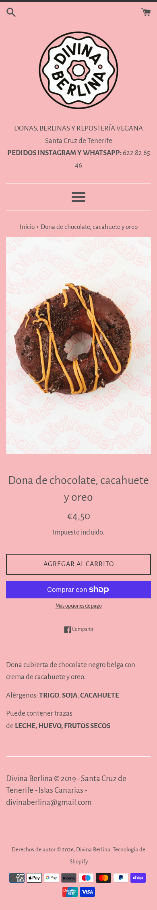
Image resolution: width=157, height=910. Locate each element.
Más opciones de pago (79, 606)
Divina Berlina (93, 850)
